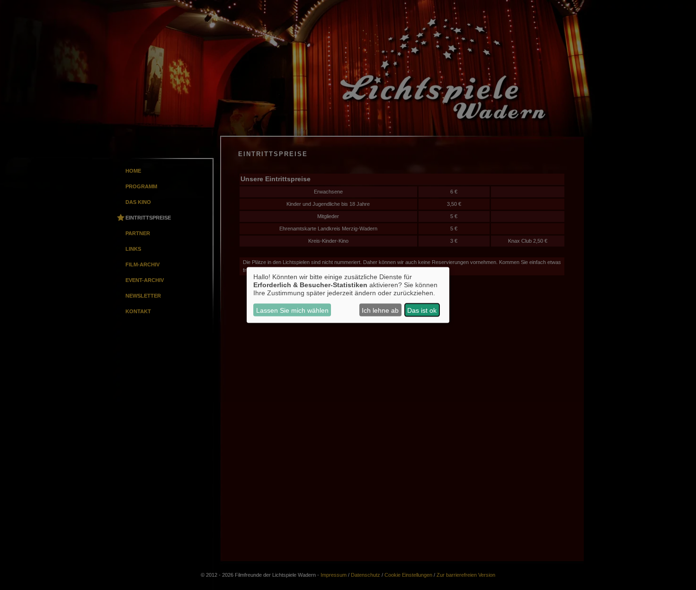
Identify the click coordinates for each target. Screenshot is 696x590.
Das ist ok (422, 310)
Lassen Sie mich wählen (292, 310)
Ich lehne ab (380, 310)
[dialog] (348, 295)
